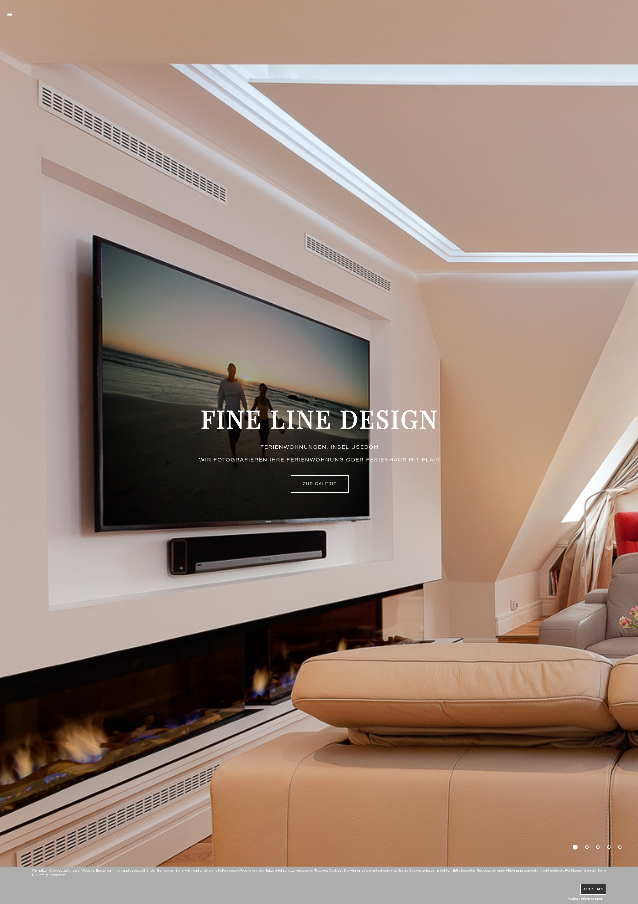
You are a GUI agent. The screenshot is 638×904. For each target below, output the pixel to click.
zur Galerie (320, 484)
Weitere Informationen (585, 899)
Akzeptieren (593, 889)
